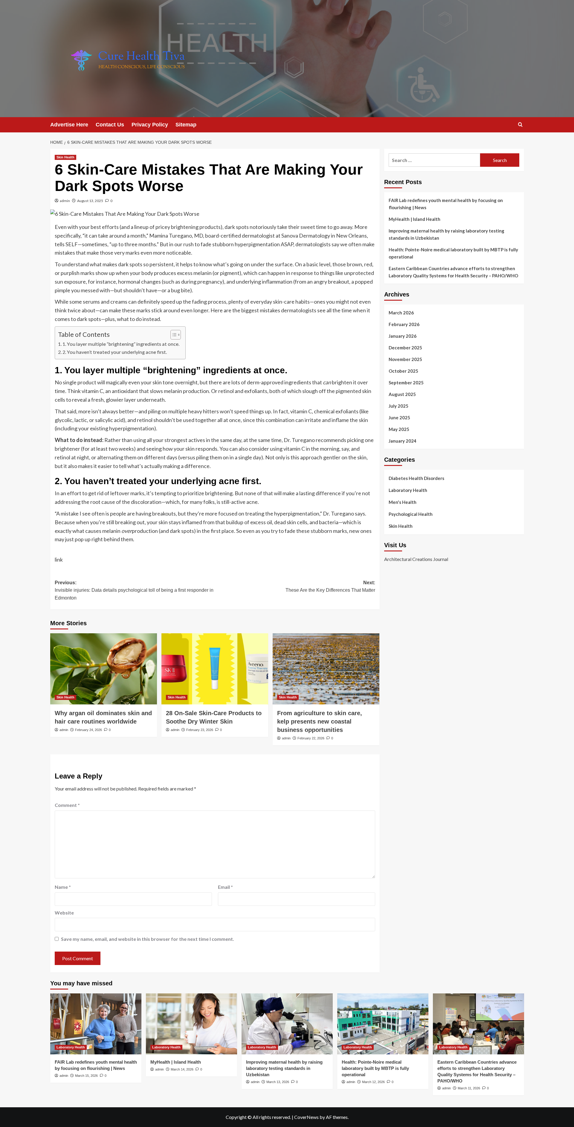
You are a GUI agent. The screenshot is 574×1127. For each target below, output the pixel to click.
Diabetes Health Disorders (416, 478)
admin (65, 200)
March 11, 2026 (469, 1088)
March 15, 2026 (86, 1075)
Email (225, 887)
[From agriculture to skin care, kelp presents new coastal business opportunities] (326, 668)
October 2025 (403, 371)
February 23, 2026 (199, 730)
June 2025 (399, 417)
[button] (520, 124)
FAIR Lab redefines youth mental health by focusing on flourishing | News (446, 204)
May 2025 (399, 429)
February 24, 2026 (88, 730)
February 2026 (404, 324)
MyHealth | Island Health (414, 219)
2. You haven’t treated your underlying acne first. (114, 352)
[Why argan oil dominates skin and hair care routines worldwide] (103, 668)
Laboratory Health (408, 490)
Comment (67, 805)
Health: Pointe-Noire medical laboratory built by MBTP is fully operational (453, 253)
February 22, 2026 (310, 738)
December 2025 (405, 347)
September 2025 (406, 382)
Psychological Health (411, 514)
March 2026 (401, 312)
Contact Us (110, 125)
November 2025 (405, 359)
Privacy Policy (150, 125)
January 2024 (402, 441)
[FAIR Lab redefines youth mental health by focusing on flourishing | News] (95, 1023)
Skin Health (65, 157)
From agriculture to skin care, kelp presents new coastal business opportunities (319, 721)
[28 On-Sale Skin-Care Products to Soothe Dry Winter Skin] (214, 668)
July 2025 (398, 406)
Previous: (134, 590)
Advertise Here (69, 125)
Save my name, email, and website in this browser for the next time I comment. (147, 939)
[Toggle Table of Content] (172, 335)
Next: (330, 586)
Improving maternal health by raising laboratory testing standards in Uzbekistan (446, 234)
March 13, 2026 (277, 1082)
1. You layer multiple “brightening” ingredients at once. (120, 344)
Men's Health (402, 502)
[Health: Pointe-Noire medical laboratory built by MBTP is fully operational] (382, 1023)
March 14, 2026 (182, 1069)
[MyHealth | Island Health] (191, 1023)
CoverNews (306, 1117)
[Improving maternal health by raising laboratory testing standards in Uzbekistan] (287, 1023)
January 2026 (402, 336)
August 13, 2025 (90, 200)
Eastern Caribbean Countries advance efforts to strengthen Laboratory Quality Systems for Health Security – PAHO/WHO (453, 272)
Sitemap (185, 125)
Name (63, 887)
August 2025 (402, 394)
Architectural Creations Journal (416, 559)
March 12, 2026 (373, 1082)
